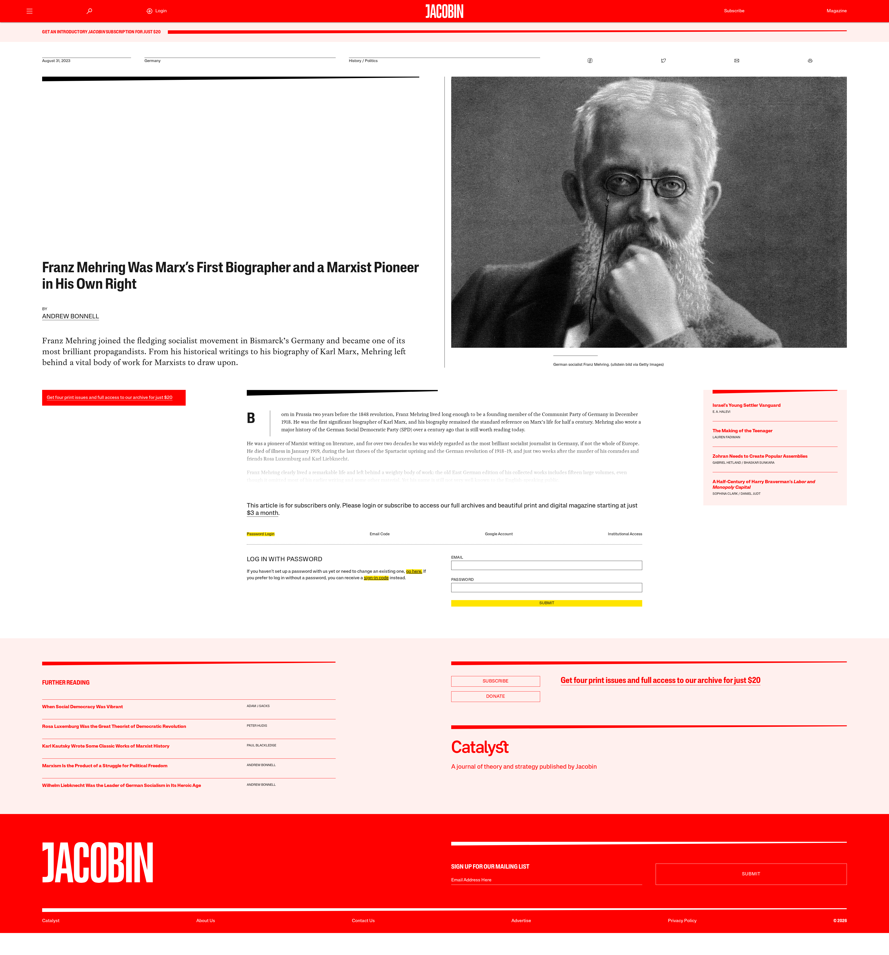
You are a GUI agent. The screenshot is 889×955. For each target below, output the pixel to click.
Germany (152, 61)
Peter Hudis (257, 726)
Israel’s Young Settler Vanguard (747, 405)
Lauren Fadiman (726, 437)
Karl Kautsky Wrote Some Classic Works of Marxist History (105, 746)
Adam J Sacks (258, 706)
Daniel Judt (751, 494)
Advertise (521, 921)
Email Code (380, 534)
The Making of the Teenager (743, 431)
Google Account (499, 534)
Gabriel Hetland (727, 463)
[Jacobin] (444, 11)
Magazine (837, 11)
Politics (371, 61)
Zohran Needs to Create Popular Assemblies (760, 456)
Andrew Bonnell (70, 317)
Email (457, 558)
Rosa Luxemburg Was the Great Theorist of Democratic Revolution (114, 726)
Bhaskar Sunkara (759, 463)
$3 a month (262, 513)
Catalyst (50, 921)
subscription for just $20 (133, 32)
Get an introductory (65, 32)
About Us (205, 921)
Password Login (261, 534)
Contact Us (363, 921)
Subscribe (734, 11)
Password (462, 580)
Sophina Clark (725, 494)
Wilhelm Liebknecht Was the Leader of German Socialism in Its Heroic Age (121, 785)
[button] (29, 10)
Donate (495, 696)
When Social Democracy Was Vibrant (82, 707)
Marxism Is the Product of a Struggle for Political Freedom (104, 766)
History (355, 61)
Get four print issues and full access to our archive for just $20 (109, 397)
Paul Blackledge (261, 745)
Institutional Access (625, 534)
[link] (156, 11)
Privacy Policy (682, 921)
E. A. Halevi (721, 412)
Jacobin (96, 32)
